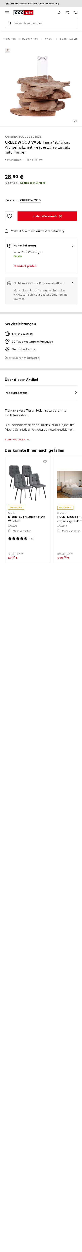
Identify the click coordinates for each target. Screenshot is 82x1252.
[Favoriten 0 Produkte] (68, 12)
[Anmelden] (60, 12)
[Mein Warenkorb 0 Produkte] (76, 12)
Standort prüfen (25, 266)
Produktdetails (16, 393)
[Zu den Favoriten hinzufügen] (9, 216)
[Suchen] (10, 23)
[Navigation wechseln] (7, 12)
